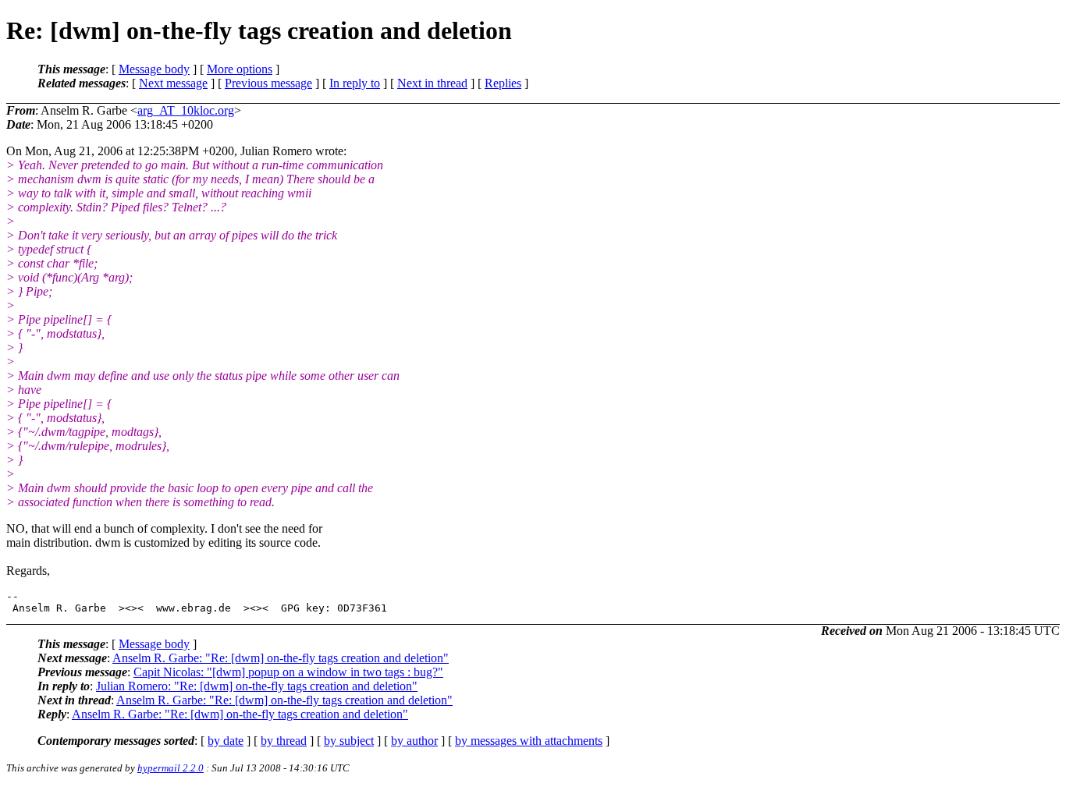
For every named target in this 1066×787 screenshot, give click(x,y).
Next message (173, 83)
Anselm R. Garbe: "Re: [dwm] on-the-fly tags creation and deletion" (280, 658)
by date (225, 740)
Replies (503, 83)
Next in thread (432, 83)
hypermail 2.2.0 (170, 768)
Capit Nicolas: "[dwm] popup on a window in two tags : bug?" (288, 672)
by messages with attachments (528, 740)
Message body (154, 69)
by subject (349, 740)
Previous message (268, 83)
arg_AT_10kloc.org (185, 110)
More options (239, 69)
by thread (284, 740)
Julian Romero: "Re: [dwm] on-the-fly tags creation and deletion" (257, 686)
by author (414, 740)
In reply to (354, 83)
